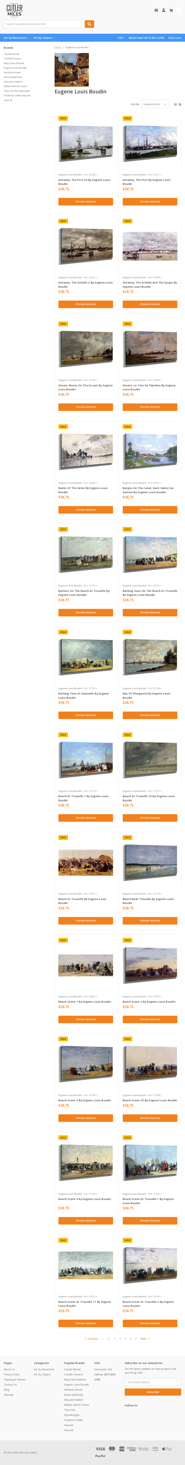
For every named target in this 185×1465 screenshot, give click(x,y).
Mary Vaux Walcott (14, 63)
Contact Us (10, 1384)
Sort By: (135, 104)
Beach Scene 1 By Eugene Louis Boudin (84, 1001)
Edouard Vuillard (13, 81)
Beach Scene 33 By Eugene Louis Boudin (150, 1100)
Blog (6, 1389)
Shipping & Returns (15, 1379)
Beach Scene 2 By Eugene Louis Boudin (149, 1001)
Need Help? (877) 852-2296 (146, 37)
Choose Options (86, 201)
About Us (9, 1369)
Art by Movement (15, 37)
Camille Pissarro (12, 58)
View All (8, 100)
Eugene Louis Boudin (15, 67)
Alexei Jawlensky (13, 77)
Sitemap (8, 1394)
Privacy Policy (12, 1374)
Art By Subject (43, 37)
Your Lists (174, 37)
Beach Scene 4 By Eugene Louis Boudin (84, 1199)
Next (143, 1338)
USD (120, 37)
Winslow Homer (12, 72)
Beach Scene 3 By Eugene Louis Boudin (84, 1100)
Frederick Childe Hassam (17, 95)
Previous (92, 1338)
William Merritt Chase (15, 86)
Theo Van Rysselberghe (17, 91)
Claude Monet (11, 54)
